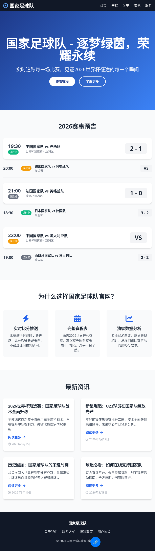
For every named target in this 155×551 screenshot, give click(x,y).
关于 (126, 5)
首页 (103, 5)
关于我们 (50, 531)
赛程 (114, 5)
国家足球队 (22, 5)
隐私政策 (86, 531)
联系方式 (68, 531)
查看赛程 (62, 81)
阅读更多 (15, 437)
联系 (148, 5)
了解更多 (92, 81)
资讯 (137, 5)
